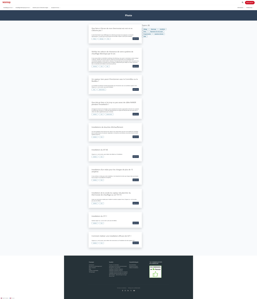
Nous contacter (92, 267)
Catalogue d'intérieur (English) (116, 269)
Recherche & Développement (95, 266)
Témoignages (92, 272)
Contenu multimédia (93, 270)
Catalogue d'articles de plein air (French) (118, 273)
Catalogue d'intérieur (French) (116, 270)
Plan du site (111, 276)
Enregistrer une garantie (114, 267)
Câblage (94, 38)
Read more (135, 38)
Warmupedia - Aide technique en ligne (118, 274)
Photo (108, 38)
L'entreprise (91, 264)
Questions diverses (102, 89)
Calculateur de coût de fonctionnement (118, 266)
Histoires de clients (133, 266)
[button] (243, 2)
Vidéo (107, 66)
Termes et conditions (121, 287)
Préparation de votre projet (156, 31)
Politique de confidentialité (134, 287)
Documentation (132, 264)
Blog (90, 269)
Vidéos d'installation (133, 267)
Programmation (147, 34)
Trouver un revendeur (114, 264)
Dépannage (101, 38)
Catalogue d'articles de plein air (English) (118, 272)
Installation (95, 114)
